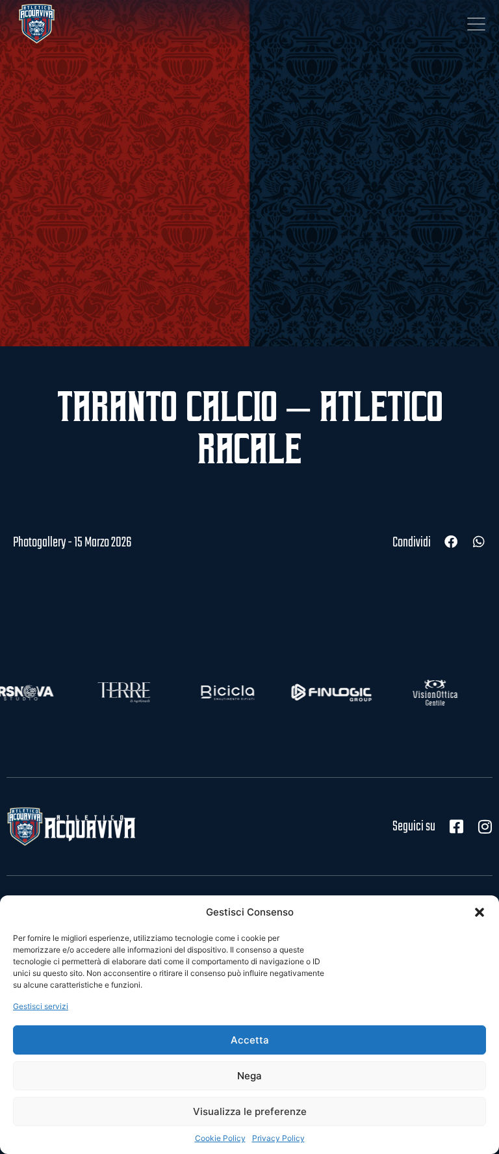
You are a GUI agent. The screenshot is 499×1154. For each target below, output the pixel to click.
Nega (249, 1076)
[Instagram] (485, 826)
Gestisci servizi (40, 1006)
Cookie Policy (220, 1138)
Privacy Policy (278, 1138)
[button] (479, 912)
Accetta (250, 1040)
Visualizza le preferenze (250, 1111)
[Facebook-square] (456, 826)
